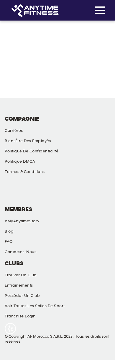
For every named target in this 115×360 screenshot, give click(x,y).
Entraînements (19, 285)
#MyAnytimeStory (22, 221)
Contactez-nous (20, 252)
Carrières (14, 131)
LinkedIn (102, 192)
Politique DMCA (20, 161)
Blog (9, 231)
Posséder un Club (22, 296)
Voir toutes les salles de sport (35, 306)
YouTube (71, 192)
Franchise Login (20, 316)
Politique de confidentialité (31, 151)
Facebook (10, 192)
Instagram (41, 192)
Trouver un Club (21, 275)
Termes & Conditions (25, 172)
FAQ (9, 242)
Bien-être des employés (28, 141)
